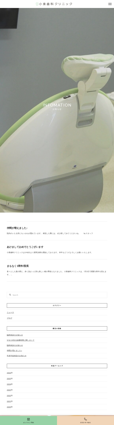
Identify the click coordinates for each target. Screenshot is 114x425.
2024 (9, 384)
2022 (9, 395)
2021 (9, 401)
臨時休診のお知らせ (15, 335)
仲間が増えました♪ (17, 227)
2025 (9, 378)
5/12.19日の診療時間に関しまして (20, 340)
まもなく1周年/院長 (18, 265)
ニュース (10, 312)
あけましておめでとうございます (25, 246)
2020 (9, 407)
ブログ (9, 318)
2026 (9, 373)
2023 (9, 390)
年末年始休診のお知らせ (16, 356)
